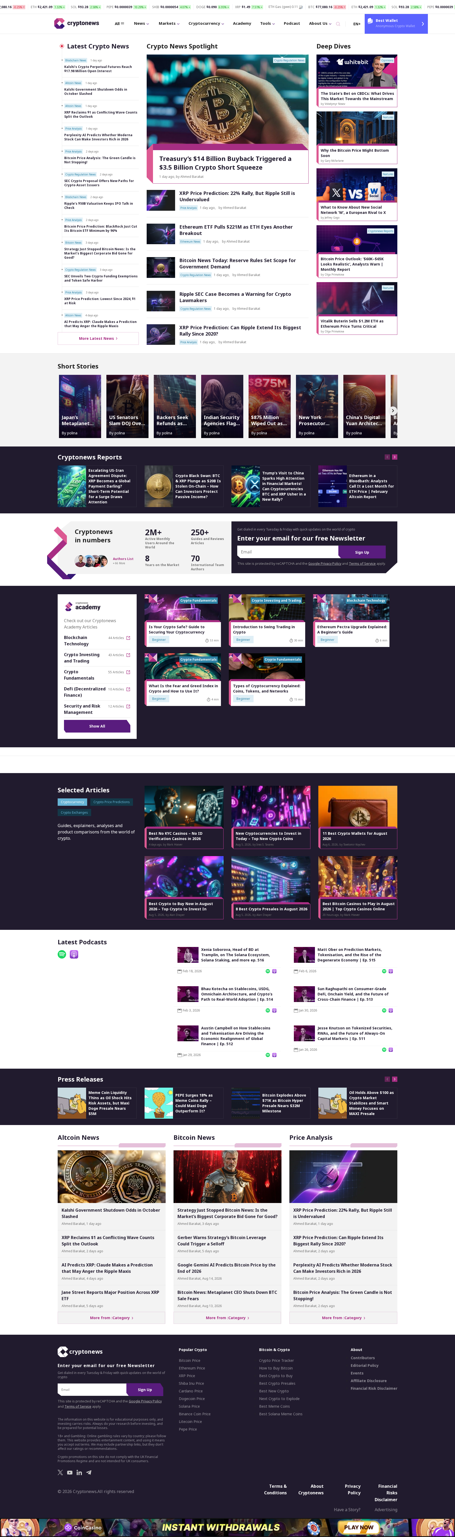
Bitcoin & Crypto (274, 1349)
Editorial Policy (365, 1365)
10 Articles (116, 689)
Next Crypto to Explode (279, 1399)
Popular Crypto (193, 1349)
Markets (167, 23)
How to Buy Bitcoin (276, 1368)
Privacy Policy (352, 1489)
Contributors (363, 1358)
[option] (357, 81)
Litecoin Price (190, 1422)
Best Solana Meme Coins (281, 1414)
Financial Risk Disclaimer (374, 1388)
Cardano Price (191, 1391)
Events (357, 1373)
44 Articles (116, 638)
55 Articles (116, 672)
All (117, 23)
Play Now (359, 1527)
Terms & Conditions (275, 1489)
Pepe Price (188, 1429)
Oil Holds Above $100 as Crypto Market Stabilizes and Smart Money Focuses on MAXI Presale (371, 1103)
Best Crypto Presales (277, 1383)
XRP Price (187, 1376)
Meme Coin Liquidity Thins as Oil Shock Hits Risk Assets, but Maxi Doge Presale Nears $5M (110, 1103)
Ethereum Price (192, 1368)
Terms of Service (362, 563)
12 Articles (116, 706)
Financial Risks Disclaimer (386, 1492)
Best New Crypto (274, 1391)
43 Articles (116, 655)
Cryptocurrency (204, 23)
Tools (265, 23)
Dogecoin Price (192, 1399)
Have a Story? (347, 1510)
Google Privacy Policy (324, 563)
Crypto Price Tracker (276, 1360)
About (356, 1349)
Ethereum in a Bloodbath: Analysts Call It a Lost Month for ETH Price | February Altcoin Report (371, 486)
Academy (242, 23)
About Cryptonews (311, 1489)
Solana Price (189, 1406)
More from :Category (111, 1317)
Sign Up (362, 552)
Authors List (123, 559)
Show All (97, 726)
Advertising (386, 1510)
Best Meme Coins (274, 1406)
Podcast (292, 23)
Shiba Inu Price (191, 1383)
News (139, 23)
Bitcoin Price (189, 1360)
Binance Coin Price (195, 1414)
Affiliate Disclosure (369, 1381)
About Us (318, 23)
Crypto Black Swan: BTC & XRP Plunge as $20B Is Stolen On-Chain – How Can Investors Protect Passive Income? (198, 486)
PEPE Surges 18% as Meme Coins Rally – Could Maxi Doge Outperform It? (194, 1103)
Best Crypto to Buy (276, 1376)
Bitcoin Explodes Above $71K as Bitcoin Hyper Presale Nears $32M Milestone (284, 1103)
